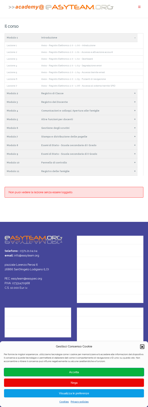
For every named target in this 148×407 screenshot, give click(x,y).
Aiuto (80, 275)
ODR (80, 335)
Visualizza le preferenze (74, 393)
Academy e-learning (19, 335)
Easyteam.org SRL (17, 310)
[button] (142, 346)
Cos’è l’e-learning (88, 288)
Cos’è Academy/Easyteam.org (98, 238)
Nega (74, 382)
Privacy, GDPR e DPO (19, 322)
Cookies (64, 401)
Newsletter (84, 263)
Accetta (74, 372)
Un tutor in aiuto (88, 300)
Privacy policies (80, 401)
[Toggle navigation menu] (139, 7)
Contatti (82, 250)
